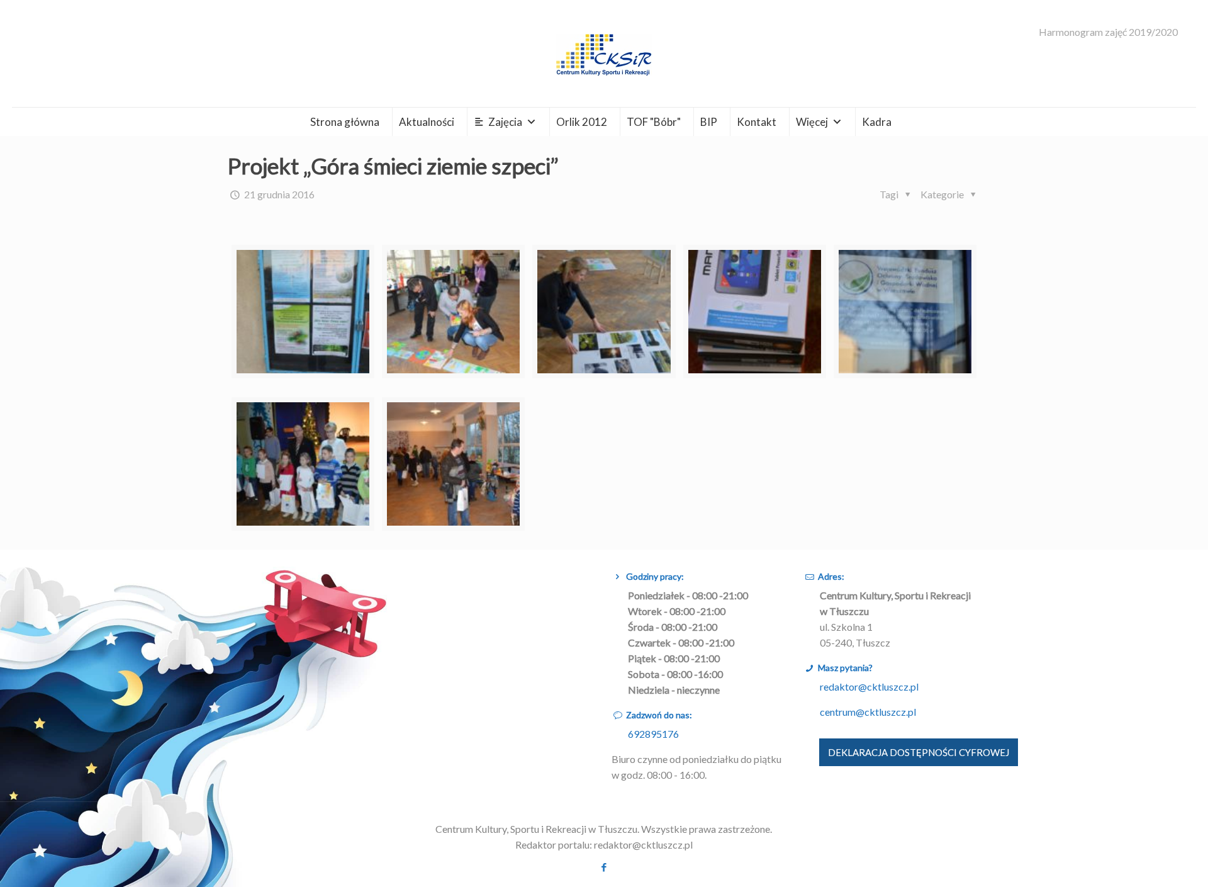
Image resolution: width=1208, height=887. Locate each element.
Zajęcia (505, 121)
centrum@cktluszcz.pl (868, 712)
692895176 (653, 734)
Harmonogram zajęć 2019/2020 (1108, 32)
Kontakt (756, 121)
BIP (708, 121)
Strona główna (344, 121)
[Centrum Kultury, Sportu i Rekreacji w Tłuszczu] (604, 53)
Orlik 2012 (581, 121)
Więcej (812, 121)
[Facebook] (603, 867)
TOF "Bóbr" (654, 121)
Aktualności (426, 121)
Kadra (877, 121)
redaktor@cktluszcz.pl (869, 686)
